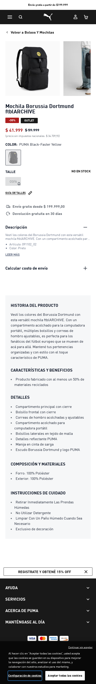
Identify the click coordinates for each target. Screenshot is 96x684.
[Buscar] (20, 17)
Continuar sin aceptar (80, 647)
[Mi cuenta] (75, 17)
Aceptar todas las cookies (65, 675)
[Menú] (9, 17)
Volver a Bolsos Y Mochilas (32, 32)
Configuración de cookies (25, 675)
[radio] (13, 157)
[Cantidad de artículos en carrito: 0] (86, 17)
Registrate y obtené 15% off (44, 571)
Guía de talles (15, 193)
